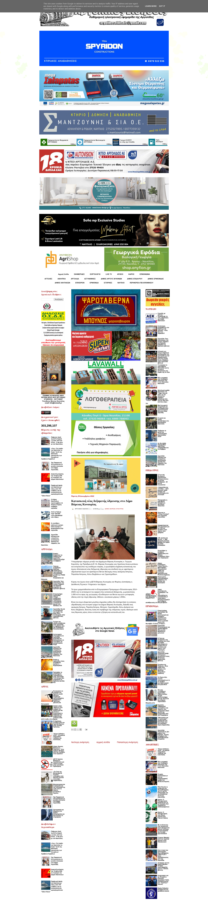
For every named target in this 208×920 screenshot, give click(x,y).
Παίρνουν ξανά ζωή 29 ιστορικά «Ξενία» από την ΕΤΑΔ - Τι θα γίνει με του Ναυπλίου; (57, 440)
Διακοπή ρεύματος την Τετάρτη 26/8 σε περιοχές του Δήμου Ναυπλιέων (57, 476)
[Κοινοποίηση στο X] (78, 729)
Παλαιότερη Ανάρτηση (127, 742)
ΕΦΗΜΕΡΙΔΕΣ (79, 274)
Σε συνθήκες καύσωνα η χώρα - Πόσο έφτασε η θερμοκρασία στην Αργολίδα (57, 526)
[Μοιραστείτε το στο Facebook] (80, 729)
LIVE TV (109, 274)
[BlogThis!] (75, 729)
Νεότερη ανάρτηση (80, 742)
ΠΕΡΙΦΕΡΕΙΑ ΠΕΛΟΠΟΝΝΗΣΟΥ (141, 283)
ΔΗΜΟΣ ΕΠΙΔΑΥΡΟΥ (134, 279)
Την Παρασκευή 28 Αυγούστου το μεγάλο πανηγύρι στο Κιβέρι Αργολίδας (57, 466)
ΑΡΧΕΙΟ (120, 274)
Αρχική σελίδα (103, 742)
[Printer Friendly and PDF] (74, 726)
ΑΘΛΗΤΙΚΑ (62, 279)
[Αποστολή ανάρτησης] (85, 729)
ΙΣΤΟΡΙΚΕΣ (108, 283)
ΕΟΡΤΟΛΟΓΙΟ (95, 274)
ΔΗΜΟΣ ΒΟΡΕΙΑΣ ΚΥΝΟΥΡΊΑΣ (114, 509)
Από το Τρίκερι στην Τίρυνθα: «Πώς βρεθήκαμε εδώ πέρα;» (56, 514)
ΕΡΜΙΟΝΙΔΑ (94, 283)
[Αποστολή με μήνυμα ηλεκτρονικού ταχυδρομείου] (72, 729)
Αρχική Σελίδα (63, 274)
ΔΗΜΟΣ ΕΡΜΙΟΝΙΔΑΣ (156, 279)
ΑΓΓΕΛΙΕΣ (48, 279)
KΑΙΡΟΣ (131, 274)
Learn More (151, 6)
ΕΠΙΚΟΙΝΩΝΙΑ (145, 274)
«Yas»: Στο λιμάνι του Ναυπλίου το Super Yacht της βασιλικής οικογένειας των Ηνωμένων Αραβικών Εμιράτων (52, 454)
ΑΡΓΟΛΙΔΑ (75, 279)
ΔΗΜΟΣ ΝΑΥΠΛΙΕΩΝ (62, 283)
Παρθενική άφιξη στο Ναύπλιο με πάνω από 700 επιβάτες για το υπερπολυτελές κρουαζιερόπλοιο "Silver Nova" (52, 491)
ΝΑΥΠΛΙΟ (120, 283)
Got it (162, 6)
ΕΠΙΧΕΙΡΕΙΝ (79, 283)
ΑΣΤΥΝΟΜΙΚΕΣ (90, 279)
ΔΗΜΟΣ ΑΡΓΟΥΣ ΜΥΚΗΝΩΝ (111, 279)
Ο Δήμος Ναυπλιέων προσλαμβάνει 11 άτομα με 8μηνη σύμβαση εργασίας (57, 504)
